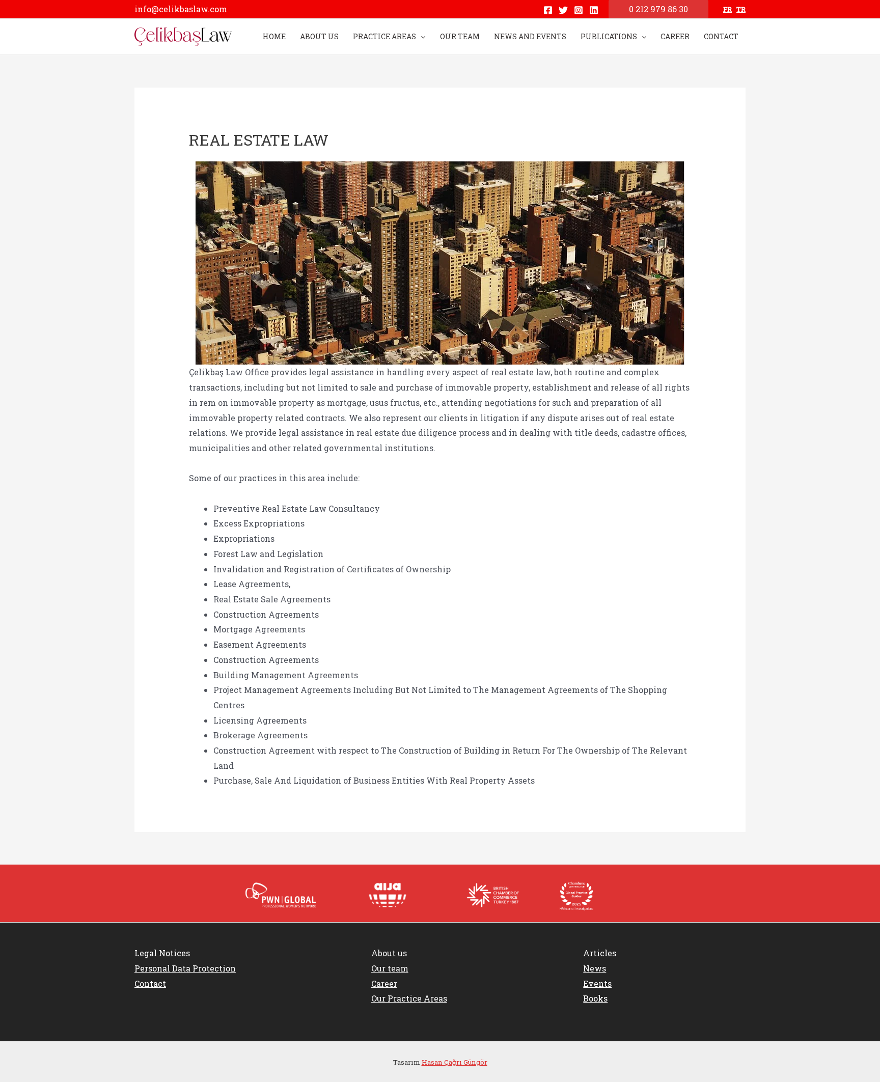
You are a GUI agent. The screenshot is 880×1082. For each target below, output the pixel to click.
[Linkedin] (593, 10)
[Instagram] (578, 10)
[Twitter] (563, 10)
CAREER (675, 36)
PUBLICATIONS (609, 36)
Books (595, 998)
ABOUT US (319, 36)
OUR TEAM (460, 36)
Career (384, 983)
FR (727, 9)
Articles (599, 953)
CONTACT (721, 36)
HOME (274, 36)
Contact (150, 983)
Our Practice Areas (409, 998)
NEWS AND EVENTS (530, 36)
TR (741, 9)
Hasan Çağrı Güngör (454, 1062)
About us (389, 953)
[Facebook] (548, 10)
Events (597, 983)
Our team (389, 968)
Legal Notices (162, 953)
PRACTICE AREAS (384, 36)
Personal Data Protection (185, 968)
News (594, 968)
